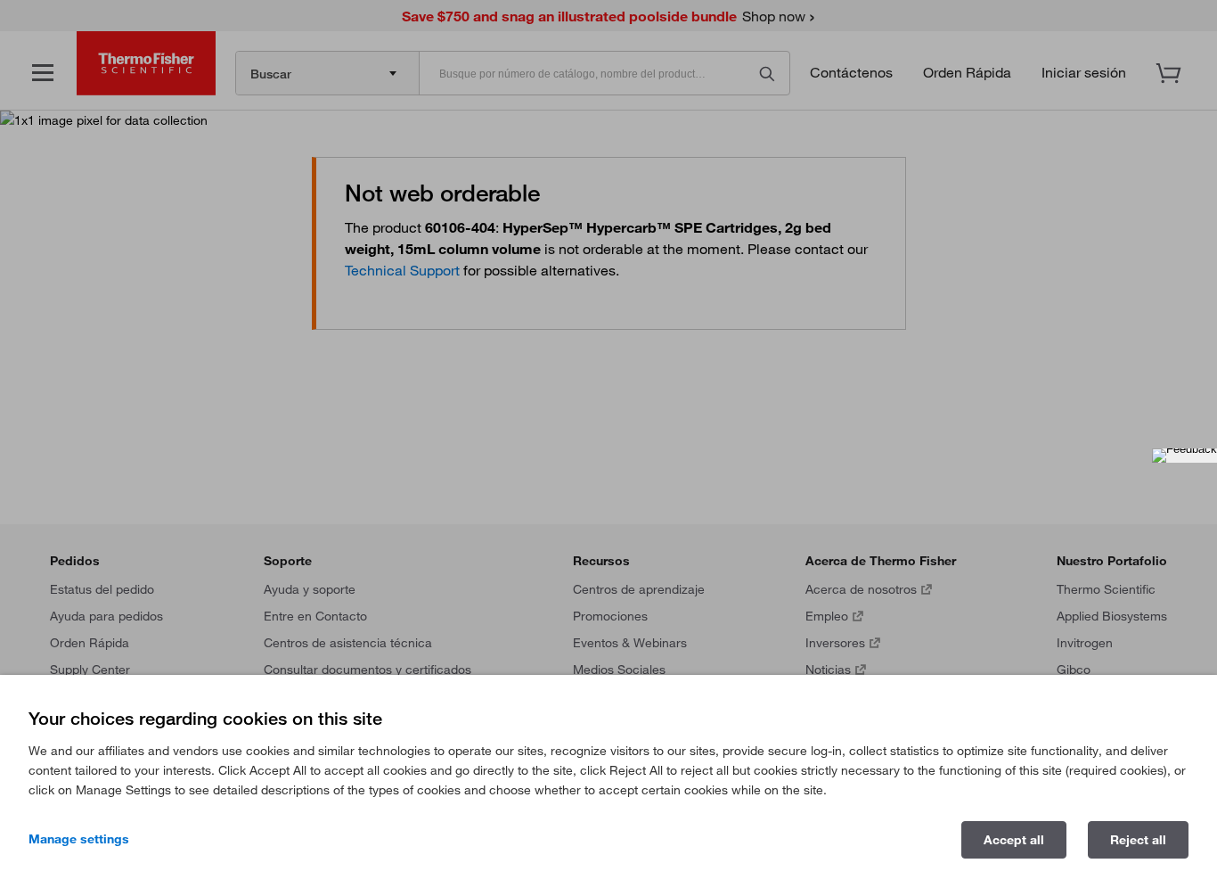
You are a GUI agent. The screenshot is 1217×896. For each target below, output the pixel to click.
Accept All (1014, 840)
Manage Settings (79, 839)
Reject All (1138, 840)
